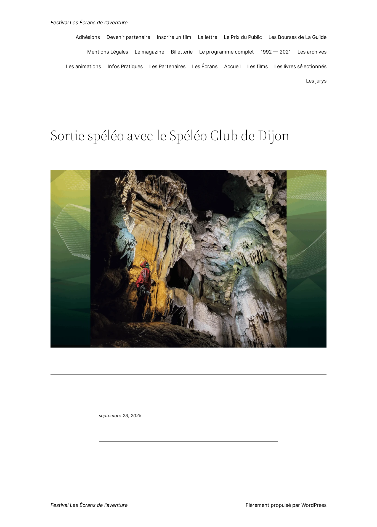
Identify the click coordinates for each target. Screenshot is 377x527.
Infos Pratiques (125, 66)
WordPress (313, 505)
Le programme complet (226, 52)
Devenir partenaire (128, 37)
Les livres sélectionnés (300, 66)
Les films (257, 66)
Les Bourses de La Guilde (297, 37)
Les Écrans (204, 66)
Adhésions (88, 37)
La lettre (207, 37)
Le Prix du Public (243, 37)
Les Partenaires (167, 66)
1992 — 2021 (276, 52)
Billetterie (182, 52)
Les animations (83, 66)
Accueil (232, 66)
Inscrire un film (174, 37)
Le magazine (149, 52)
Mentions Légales (107, 52)
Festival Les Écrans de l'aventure (89, 22)
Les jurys (316, 81)
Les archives (312, 52)
